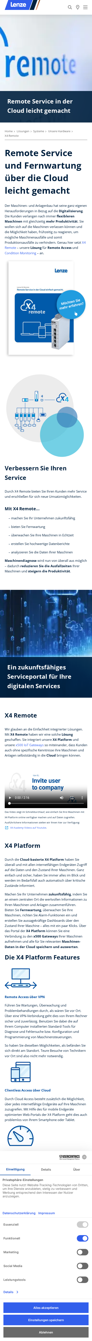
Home (9, 131)
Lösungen (23, 131)
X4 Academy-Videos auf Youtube (28, 827)
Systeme (38, 131)
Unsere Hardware (59, 131)
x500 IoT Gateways (30, 745)
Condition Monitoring (20, 253)
